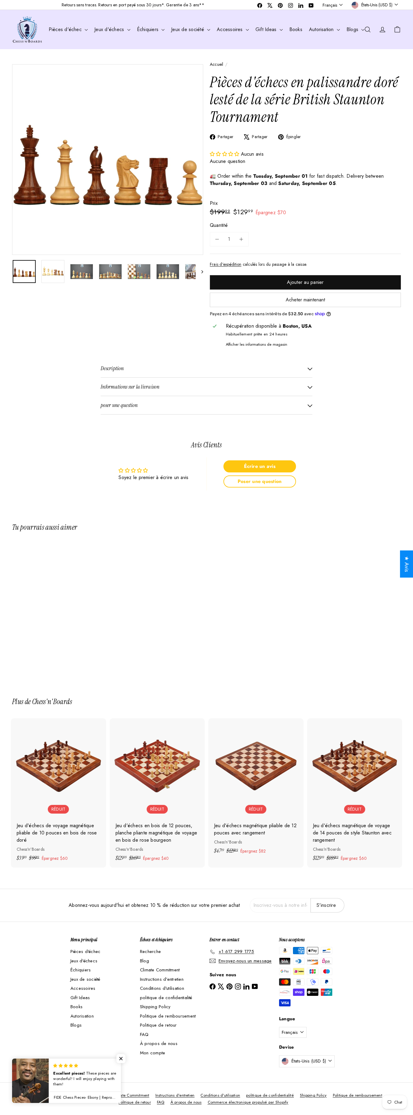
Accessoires (230, 29)
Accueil (216, 64)
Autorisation (322, 29)
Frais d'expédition (225, 264)
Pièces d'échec (66, 29)
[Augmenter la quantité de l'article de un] (241, 239)
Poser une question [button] (259, 481)
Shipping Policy (155, 1006)
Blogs (353, 29)
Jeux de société (188, 29)
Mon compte (152, 1053)
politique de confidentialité (166, 997)
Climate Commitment (160, 970)
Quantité (219, 225)
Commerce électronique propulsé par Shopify (248, 1102)
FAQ (144, 1034)
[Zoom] (107, 160)
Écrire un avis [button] (259, 466)
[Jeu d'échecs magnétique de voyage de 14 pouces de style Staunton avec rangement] (355, 793)
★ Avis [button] (407, 564)
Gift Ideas (266, 29)
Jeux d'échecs (109, 29)
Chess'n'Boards (52, 701)
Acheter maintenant (305, 299)
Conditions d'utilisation (162, 988)
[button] (225, 154)
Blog (144, 961)
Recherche (150, 951)
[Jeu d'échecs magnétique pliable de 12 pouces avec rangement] (256, 789)
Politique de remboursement (168, 1016)
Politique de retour (158, 1025)
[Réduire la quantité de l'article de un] (217, 239)
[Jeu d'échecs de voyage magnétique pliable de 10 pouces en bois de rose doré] (58, 793)
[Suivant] (199, 271)
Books (295, 29)
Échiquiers (148, 29)
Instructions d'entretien (162, 979)
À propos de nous (158, 1043)
